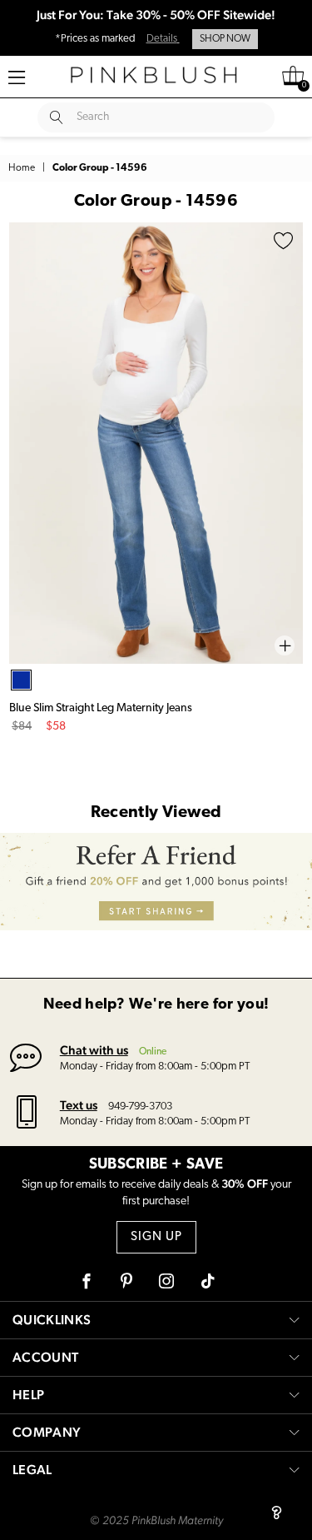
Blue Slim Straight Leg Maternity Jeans (100, 708)
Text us (78, 1105)
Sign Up (156, 1237)
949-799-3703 (140, 1106)
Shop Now (225, 39)
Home (21, 168)
